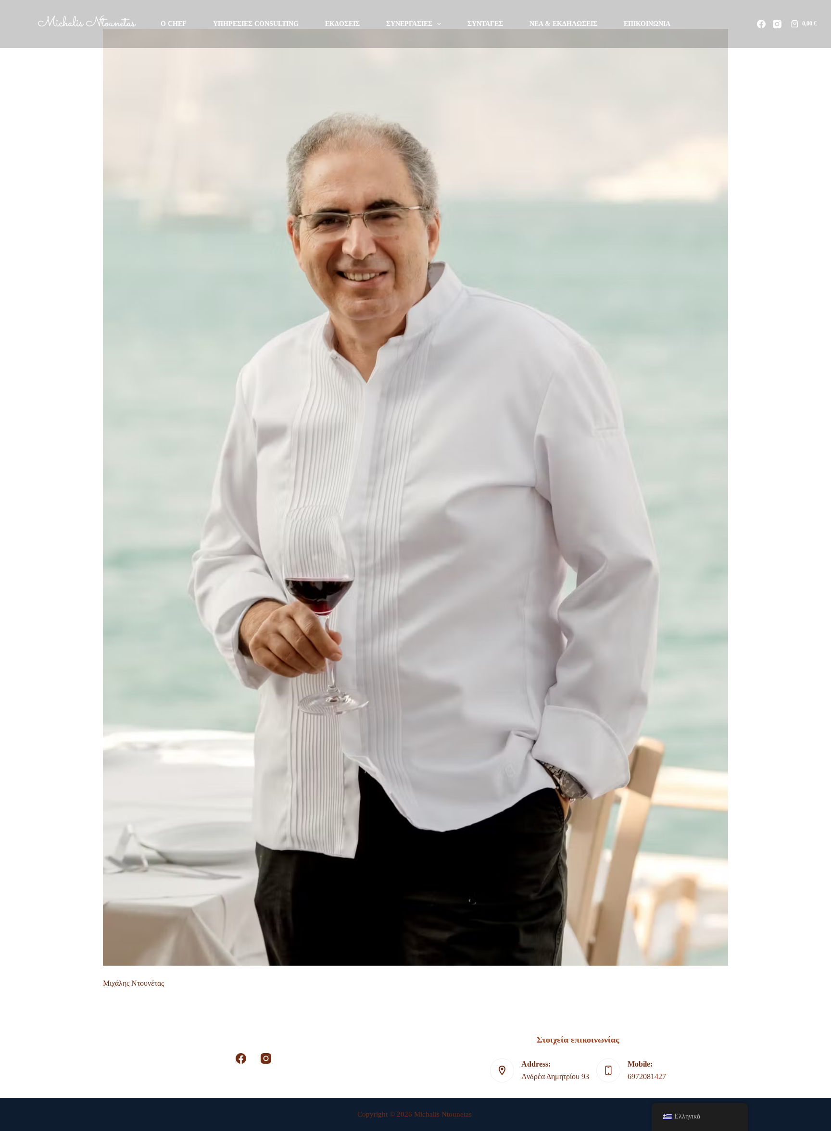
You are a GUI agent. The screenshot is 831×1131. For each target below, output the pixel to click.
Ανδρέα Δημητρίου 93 (555, 1076)
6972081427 (647, 1076)
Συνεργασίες (409, 23)
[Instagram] (777, 24)
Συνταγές (485, 23)
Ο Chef (174, 23)
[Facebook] (761, 24)
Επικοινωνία (647, 23)
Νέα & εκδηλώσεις (563, 23)
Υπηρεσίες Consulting (256, 23)
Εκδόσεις (342, 23)
